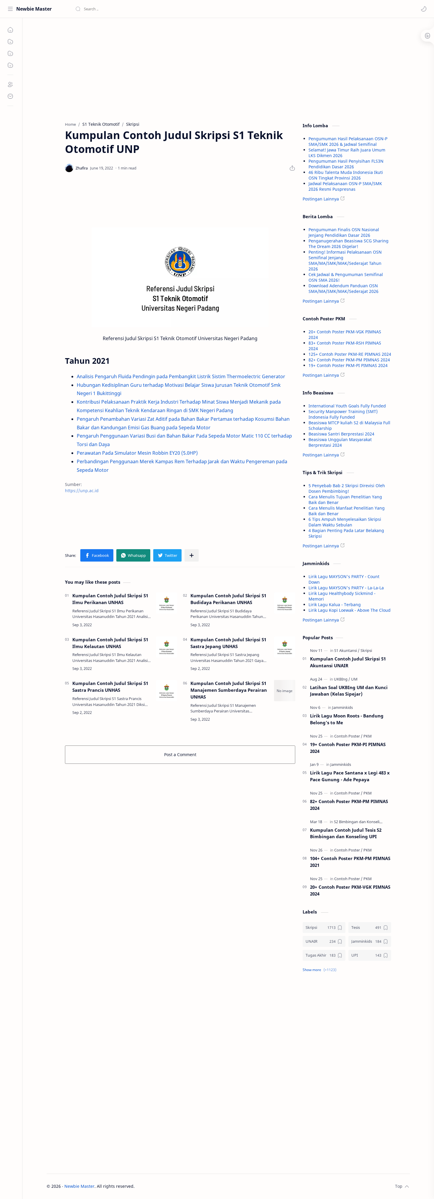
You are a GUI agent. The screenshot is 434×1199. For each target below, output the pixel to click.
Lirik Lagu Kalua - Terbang (335, 604)
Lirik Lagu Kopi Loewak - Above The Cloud (350, 610)
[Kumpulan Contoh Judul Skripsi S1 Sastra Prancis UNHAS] (166, 690)
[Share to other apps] (192, 555)
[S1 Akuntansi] (347, 650)
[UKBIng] (342, 679)
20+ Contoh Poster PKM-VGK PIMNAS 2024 (350, 890)
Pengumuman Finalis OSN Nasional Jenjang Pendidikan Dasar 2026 (344, 232)
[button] (423, 8)
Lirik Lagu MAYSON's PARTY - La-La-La (346, 587)
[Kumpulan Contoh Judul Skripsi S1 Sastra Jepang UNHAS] (284, 647)
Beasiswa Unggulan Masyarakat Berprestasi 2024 (340, 442)
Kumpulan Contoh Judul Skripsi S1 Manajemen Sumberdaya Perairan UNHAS (228, 690)
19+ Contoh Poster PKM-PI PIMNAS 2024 (348, 365)
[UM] (354, 679)
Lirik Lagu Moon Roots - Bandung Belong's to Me (347, 719)
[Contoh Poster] (348, 736)
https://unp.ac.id (82, 490)
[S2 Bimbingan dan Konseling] (360, 821)
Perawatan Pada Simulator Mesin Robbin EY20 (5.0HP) (137, 453)
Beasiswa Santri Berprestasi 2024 (341, 434)
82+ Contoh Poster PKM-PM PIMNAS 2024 (349, 360)
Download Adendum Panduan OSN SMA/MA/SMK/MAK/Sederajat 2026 (343, 288)
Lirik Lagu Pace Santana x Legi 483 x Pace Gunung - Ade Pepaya (350, 776)
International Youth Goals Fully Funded (347, 406)
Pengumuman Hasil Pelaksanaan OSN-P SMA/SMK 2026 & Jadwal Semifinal (348, 141)
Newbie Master (34, 9)
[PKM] (367, 736)
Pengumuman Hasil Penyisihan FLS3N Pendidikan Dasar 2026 (346, 163)
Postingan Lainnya (321, 199)
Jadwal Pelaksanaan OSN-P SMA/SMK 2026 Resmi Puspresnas (345, 186)
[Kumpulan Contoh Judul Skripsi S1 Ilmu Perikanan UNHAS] (166, 603)
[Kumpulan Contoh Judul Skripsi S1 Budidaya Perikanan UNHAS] (284, 603)
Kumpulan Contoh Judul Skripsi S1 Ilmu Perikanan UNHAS (110, 599)
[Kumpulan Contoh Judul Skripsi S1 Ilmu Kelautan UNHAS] (166, 647)
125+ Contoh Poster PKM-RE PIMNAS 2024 (350, 354)
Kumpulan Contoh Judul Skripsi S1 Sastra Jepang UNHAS (228, 643)
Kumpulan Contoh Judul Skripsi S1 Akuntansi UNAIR (348, 662)
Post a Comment (180, 754)
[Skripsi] (366, 650)
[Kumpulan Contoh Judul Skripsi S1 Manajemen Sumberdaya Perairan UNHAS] (284, 690)
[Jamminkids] (342, 707)
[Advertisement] (180, 68)
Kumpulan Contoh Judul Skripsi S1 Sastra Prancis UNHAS (110, 686)
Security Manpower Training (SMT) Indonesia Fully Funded (343, 414)
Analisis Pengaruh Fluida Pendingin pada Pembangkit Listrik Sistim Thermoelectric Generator (181, 376)
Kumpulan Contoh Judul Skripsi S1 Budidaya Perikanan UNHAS (228, 599)
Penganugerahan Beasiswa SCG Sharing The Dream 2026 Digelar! (349, 243)
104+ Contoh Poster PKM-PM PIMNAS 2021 (350, 861)
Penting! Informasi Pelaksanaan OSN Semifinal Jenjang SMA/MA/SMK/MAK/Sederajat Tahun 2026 (345, 260)
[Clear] (168, 9)
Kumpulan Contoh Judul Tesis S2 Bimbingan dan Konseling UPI (345, 833)
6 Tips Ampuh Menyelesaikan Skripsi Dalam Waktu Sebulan (345, 522)
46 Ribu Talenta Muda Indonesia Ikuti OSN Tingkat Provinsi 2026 (346, 175)
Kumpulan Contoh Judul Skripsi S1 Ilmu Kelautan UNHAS (110, 643)
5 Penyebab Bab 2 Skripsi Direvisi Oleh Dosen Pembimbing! (347, 488)
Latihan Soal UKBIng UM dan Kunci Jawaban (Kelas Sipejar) (349, 690)
